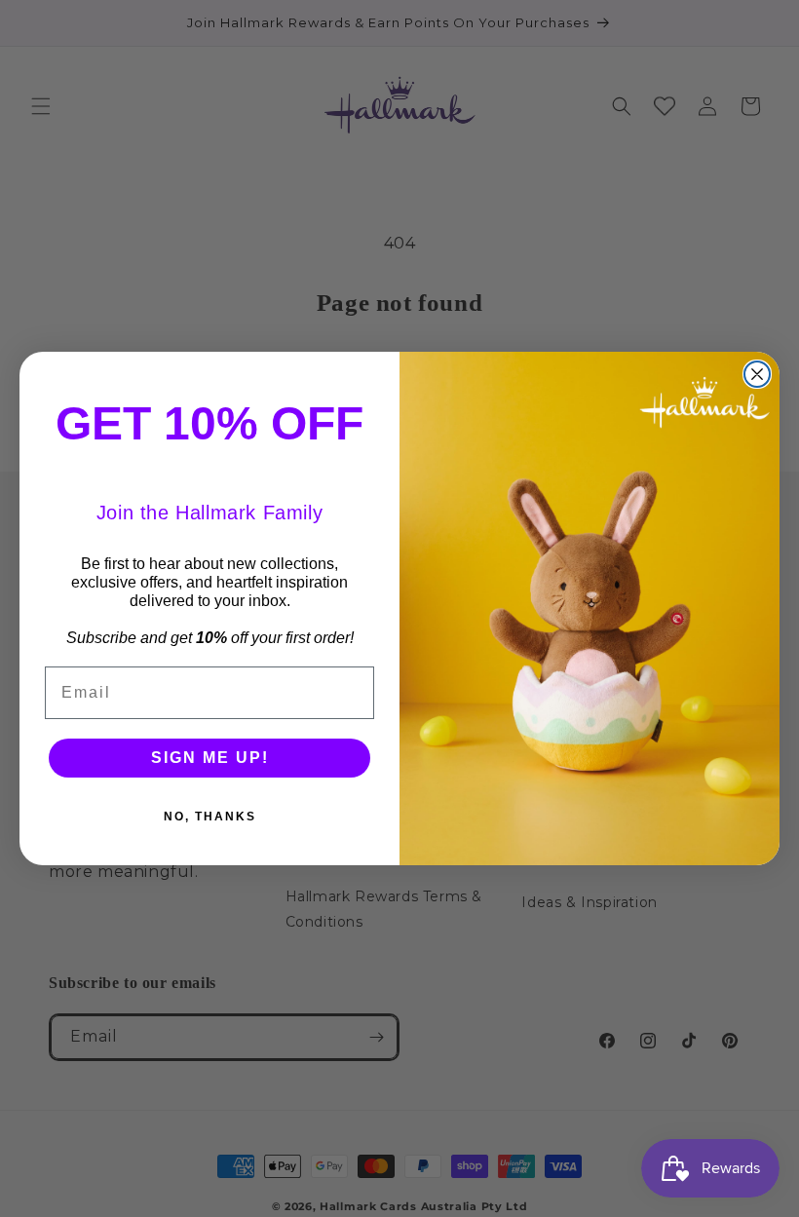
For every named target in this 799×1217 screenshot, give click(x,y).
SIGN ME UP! (210, 757)
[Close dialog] (757, 374)
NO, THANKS (210, 816)
